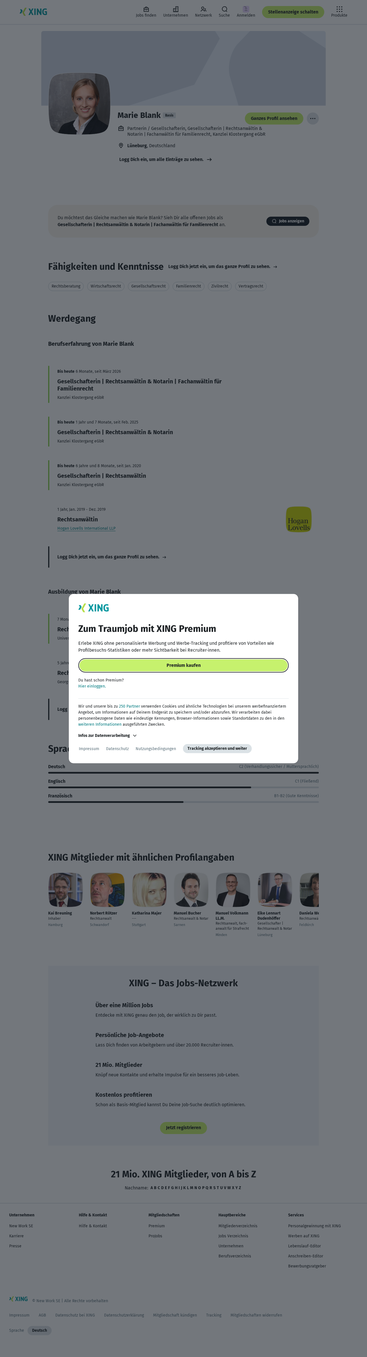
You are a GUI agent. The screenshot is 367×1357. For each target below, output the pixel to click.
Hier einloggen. (92, 686)
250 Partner (129, 706)
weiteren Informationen (100, 724)
